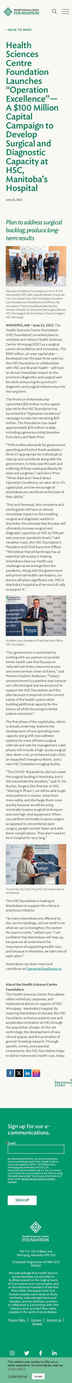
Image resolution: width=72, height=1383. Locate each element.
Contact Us (53, 1320)
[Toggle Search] (54, 11)
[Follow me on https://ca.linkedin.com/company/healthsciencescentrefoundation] (57, 1353)
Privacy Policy (17, 1320)
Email (12, 1143)
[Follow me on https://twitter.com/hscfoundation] (29, 1353)
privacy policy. (17, 1369)
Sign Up (22, 1200)
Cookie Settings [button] (17, 1376)
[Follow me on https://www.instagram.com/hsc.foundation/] (15, 1353)
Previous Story (62, 1084)
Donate (37, 1324)
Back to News (20, 30)
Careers (36, 1320)
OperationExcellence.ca (43, 969)
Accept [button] (38, 1376)
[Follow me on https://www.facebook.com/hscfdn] (43, 1353)
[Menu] (65, 11)
